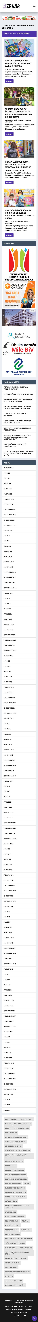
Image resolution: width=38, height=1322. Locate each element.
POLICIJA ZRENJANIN (12, 1221)
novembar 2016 (10, 1079)
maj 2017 (7, 1047)
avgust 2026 (8, 468)
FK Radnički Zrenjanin (22, 1124)
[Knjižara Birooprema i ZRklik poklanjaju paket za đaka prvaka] (19, 48)
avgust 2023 (8, 656)
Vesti (19, 69)
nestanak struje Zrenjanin (15, 1192)
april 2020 (8, 864)
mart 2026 (8, 494)
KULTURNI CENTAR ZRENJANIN (15, 1174)
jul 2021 (7, 786)
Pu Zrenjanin (26, 1230)
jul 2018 (7, 974)
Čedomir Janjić (10, 1285)
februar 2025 (9, 562)
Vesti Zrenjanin (11, 1267)
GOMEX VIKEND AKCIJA (21, 1128)
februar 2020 (9, 875)
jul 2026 (7, 473)
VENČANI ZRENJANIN (12, 1263)
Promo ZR (27, 120)
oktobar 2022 (9, 708)
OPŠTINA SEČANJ (11, 1201)
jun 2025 (7, 541)
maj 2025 (7, 546)
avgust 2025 (8, 530)
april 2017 (7, 1052)
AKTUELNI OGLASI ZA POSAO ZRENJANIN (19, 1119)
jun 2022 (7, 729)
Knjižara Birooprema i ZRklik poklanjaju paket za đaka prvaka (18, 63)
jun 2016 (7, 1105)
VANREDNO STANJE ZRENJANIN (15, 1258)
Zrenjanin (9, 1276)
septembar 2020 (10, 838)
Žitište (21, 1285)
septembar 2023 (10, 650)
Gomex (7, 1128)
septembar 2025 (10, 525)
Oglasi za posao (24, 1309)
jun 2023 (7, 666)
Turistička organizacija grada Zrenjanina (17, 1253)
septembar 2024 (10, 588)
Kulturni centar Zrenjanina (16, 1179)
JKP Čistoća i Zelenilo (13, 1146)
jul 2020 (7, 849)
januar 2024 (8, 630)
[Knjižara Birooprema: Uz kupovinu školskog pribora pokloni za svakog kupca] (19, 198)
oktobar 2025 (9, 520)
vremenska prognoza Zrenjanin (17, 1272)
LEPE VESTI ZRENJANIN (13, 1183)
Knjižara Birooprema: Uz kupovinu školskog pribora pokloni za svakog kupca (19, 214)
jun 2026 (7, 478)
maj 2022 (7, 734)
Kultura (28, 1306)
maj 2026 (7, 483)
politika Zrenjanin (12, 1225)
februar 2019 (9, 938)
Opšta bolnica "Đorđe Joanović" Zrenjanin (17, 1206)
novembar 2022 (10, 703)
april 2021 (8, 802)
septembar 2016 (10, 1089)
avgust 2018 (8, 969)
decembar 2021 (9, 760)
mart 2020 (8, 870)
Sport (21, 1306)
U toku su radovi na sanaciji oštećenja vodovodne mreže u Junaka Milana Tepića (19, 453)
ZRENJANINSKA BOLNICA (13, 1281)
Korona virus (10, 1166)
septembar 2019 (10, 901)
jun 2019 (7, 917)
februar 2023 (9, 687)
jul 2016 (7, 1099)
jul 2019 (7, 911)
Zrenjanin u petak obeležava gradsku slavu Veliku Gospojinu (18, 400)
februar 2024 (9, 624)
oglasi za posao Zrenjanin (15, 1197)
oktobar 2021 (9, 770)
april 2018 (8, 990)
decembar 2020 (10, 823)
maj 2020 (7, 859)
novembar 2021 (10, 765)
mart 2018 (8, 995)
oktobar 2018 (9, 959)
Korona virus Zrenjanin (14, 1170)
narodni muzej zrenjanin (15, 1188)
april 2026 (8, 489)
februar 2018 (9, 1000)
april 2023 (8, 677)
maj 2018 (7, 985)
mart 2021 (8, 807)
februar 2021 (9, 812)
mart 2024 (8, 619)
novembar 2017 (10, 1016)
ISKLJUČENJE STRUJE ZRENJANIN (16, 1137)
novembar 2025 (10, 515)
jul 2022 (7, 724)
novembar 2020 (10, 828)
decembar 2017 (9, 1011)
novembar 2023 (10, 640)
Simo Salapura (10, 1248)
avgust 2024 (8, 593)
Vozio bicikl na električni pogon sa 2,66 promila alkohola (17, 422)
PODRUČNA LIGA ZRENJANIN (14, 1216)
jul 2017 (7, 1037)
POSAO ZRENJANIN (11, 1230)
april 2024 (8, 614)
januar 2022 (8, 755)
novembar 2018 (10, 953)
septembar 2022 (10, 713)
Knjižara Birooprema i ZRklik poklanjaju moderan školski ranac (18, 164)
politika (25, 1221)
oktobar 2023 (9, 645)
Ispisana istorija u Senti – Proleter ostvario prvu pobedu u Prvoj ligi (17, 407)
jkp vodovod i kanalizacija (15, 1141)
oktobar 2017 (9, 1021)
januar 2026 (8, 504)
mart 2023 (8, 682)
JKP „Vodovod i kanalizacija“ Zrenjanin (15, 1156)
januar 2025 (8, 567)
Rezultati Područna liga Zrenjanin (18, 1239)
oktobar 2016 (9, 1084)
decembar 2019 (9, 885)
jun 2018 (7, 979)
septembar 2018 (10, 964)
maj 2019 (7, 922)
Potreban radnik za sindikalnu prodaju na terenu (16, 388)
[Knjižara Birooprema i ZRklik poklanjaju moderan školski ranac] (19, 149)
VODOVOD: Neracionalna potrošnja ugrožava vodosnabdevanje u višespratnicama (17, 437)
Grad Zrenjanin (11, 1133)
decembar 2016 (9, 1073)
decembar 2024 (10, 572)
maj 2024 (7, 609)
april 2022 (8, 739)
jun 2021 (7, 791)
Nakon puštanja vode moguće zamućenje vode (15, 445)
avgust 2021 (8, 781)
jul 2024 (7, 598)
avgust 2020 (8, 844)
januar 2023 (8, 692)
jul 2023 (7, 661)
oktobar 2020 (9, 833)
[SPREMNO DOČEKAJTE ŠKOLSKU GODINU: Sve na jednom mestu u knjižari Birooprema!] (19, 96)
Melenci (27, 1183)
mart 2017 (8, 1058)
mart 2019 (8, 932)
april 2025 (8, 551)
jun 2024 (7, 603)
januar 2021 (8, 817)
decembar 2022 (10, 697)
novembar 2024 (10, 577)
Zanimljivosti (11, 1309)
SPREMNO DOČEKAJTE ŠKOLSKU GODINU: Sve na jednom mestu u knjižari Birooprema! (18, 113)
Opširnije (9, 81)
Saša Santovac (11, 1243)
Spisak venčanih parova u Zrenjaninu (18, 394)
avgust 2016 (8, 1094)
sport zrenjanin (26, 1248)
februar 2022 (9, 750)
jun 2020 (7, 854)
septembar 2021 (10, 776)
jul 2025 (7, 536)
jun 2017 (7, 1042)
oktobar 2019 (9, 896)
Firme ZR (20, 120)
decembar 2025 (10, 509)
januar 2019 (8, 943)
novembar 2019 (10, 891)
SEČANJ (22, 1243)
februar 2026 (9, 499)
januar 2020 (8, 880)
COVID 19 (8, 1124)
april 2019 (8, 927)
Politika (14, 1306)
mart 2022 (8, 744)
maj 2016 (7, 1110)
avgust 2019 (8, 906)
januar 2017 (8, 1068)
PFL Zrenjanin (10, 1212)
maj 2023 (7, 671)
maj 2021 (7, 797)
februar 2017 (9, 1063)
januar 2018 (8, 1006)
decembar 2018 (9, 948)
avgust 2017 (8, 1032)
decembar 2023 (10, 635)
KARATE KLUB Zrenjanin (14, 1161)
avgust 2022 (8, 718)
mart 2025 (8, 556)
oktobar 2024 (9, 583)
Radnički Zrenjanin (12, 1234)
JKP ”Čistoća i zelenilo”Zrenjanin (17, 1150)
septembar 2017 (10, 1026)
